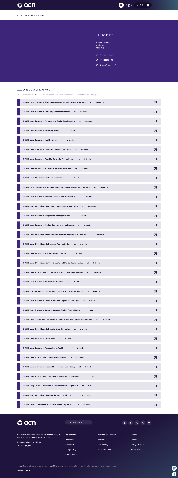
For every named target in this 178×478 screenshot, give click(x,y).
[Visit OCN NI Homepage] (26, 5)
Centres (134, 435)
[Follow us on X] (136, 422)
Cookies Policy (71, 455)
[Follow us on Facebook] (130, 422)
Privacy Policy (136, 450)
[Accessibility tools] (129, 5)
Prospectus (70, 440)
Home (19, 15)
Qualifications (71, 435)
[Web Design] (28, 470)
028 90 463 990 (25, 446)
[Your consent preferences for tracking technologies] (174, 474)
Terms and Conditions (106, 450)
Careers (134, 440)
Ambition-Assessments (107, 435)
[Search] (121, 5)
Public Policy (103, 445)
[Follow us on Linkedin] (124, 422)
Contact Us (70, 445)
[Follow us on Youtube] (149, 422)
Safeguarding (71, 450)
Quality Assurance (137, 445)
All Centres (29, 15)
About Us (101, 440)
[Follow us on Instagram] (142, 422)
